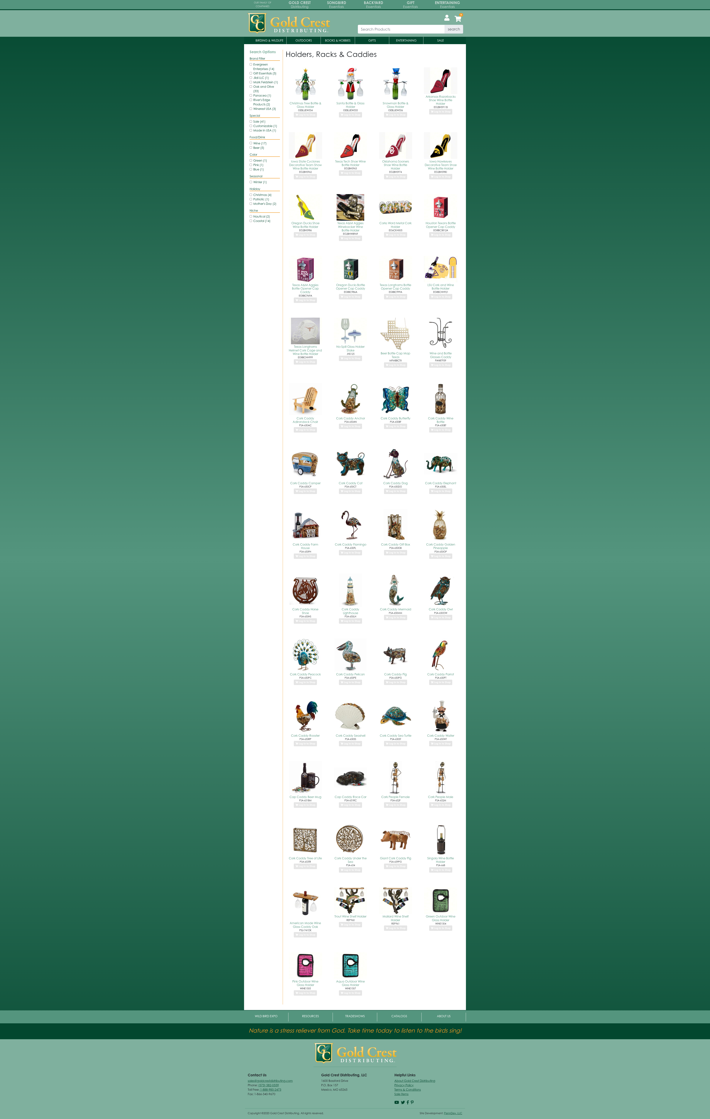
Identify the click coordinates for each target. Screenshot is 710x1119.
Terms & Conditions (407, 1089)
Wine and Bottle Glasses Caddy (441, 355)
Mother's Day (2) (264, 204)
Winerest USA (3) (264, 109)
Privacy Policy (404, 1085)
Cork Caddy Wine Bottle (440, 420)
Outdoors (303, 40)
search (454, 29)
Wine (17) (260, 143)
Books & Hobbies (338, 40)
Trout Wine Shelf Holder (350, 916)
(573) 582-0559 (268, 1085)
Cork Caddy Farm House (305, 546)
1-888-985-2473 (270, 1089)
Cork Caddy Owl (441, 609)
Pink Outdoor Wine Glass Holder (305, 983)
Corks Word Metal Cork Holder (395, 224)
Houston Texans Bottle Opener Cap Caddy (441, 224)
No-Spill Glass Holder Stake (350, 348)
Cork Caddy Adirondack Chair (305, 420)
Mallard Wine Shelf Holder (396, 918)
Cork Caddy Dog (395, 483)
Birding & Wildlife (269, 40)
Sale (440, 40)
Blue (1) (258, 169)
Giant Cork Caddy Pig (395, 858)
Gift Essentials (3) (264, 73)
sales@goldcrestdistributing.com (270, 1081)
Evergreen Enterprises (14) (263, 67)
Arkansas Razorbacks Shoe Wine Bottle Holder (441, 100)
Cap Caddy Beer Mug (305, 797)
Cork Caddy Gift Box (395, 544)
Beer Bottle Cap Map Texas (395, 355)
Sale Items (401, 1094)
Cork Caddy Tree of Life (305, 858)
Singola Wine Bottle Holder (440, 860)
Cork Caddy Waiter (440, 735)
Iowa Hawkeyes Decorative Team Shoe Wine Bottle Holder (441, 165)
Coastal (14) (262, 221)
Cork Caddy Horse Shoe (305, 611)
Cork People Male (440, 797)
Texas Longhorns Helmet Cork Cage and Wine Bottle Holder (305, 350)
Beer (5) (258, 148)
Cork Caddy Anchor (350, 418)
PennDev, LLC (453, 1113)
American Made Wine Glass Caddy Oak (305, 924)
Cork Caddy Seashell (350, 735)
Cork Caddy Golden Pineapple (440, 546)
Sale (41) (259, 121)
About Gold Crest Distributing (414, 1081)
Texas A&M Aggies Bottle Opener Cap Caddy (305, 288)
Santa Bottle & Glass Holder (350, 105)
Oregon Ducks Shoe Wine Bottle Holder (305, 224)
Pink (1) (258, 165)
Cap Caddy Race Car (350, 797)
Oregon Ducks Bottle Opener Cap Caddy (350, 286)
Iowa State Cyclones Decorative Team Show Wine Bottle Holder (305, 165)
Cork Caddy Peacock (305, 674)
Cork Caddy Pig (395, 674)
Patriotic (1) (261, 199)
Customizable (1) (265, 126)
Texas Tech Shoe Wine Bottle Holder (350, 163)
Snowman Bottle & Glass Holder (395, 105)
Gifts (372, 40)
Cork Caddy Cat (350, 483)
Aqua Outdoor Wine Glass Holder (350, 983)
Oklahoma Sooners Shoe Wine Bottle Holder (395, 165)
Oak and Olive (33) (263, 89)
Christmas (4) (262, 195)
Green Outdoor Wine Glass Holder (440, 918)
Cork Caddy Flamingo (350, 544)
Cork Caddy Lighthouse (350, 611)
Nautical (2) (261, 216)
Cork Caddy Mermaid (395, 609)
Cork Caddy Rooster (305, 735)
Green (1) (260, 160)
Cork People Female (395, 797)
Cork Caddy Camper (305, 483)
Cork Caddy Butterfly (395, 418)
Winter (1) (260, 182)
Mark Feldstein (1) (265, 82)
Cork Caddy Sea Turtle (395, 735)
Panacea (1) (262, 95)
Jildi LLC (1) (261, 78)
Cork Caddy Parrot (440, 674)
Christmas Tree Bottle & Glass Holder (305, 105)
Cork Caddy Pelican (350, 674)
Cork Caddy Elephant (440, 483)
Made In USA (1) (264, 130)
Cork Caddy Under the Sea (350, 860)
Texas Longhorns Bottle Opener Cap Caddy (395, 286)
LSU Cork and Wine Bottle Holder (440, 286)
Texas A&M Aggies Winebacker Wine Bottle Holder (350, 226)
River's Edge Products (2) (261, 102)
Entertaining (406, 40)
